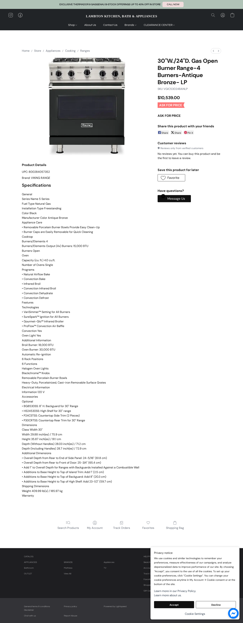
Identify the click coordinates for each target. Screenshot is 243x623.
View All (67, 574)
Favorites (148, 528)
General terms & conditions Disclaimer (37, 608)
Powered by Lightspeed (115, 606)
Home (26, 51)
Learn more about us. (167, 595)
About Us (90, 25)
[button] (173, 4)
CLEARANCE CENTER (158, 25)
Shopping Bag (175, 528)
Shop (71, 25)
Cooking (70, 51)
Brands (130, 25)
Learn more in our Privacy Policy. (175, 591)
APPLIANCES (30, 562)
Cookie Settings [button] (195, 614)
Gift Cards (148, 591)
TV (105, 568)
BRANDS (68, 562)
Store (37, 51)
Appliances (53, 51)
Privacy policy (70, 606)
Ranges (85, 51)
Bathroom (29, 568)
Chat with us (30, 616)
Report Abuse (70, 616)
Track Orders (121, 528)
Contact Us (110, 25)
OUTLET (28, 574)
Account (148, 568)
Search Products (68, 528)
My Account (95, 528)
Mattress (68, 568)
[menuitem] (213, 50)
